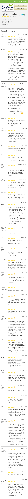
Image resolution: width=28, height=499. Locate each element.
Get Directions (20, 5)
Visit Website (20, 8)
